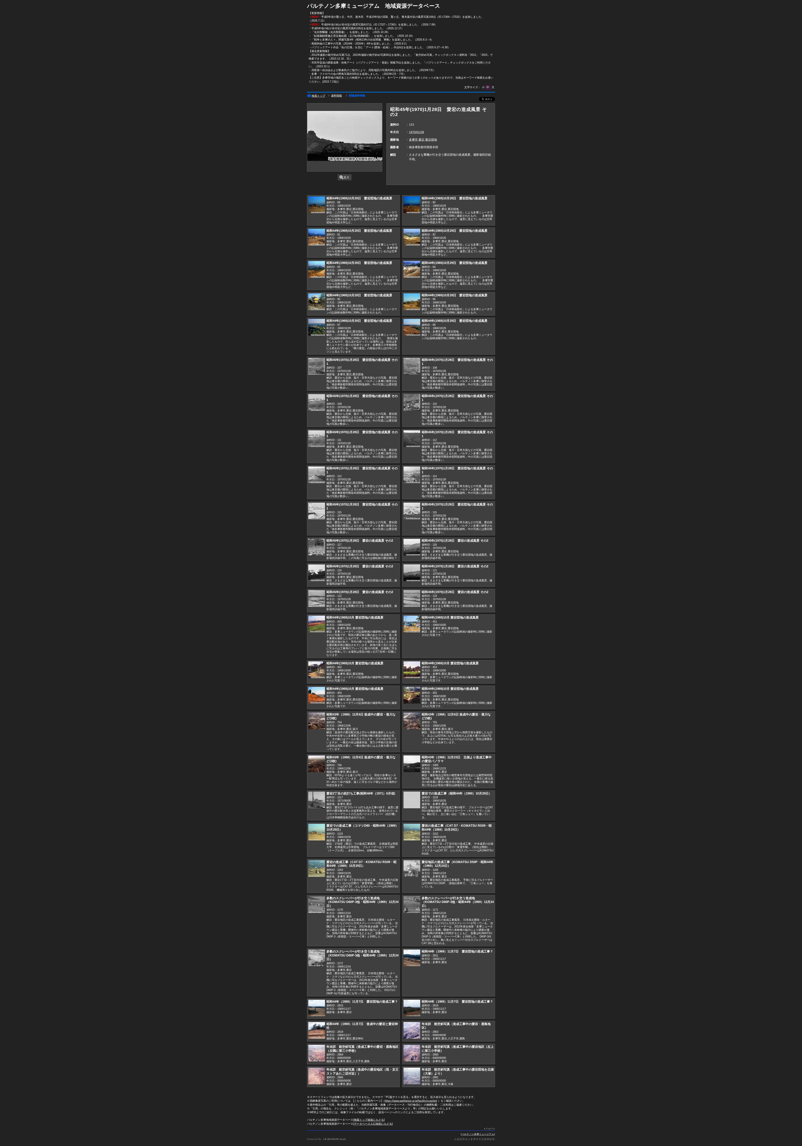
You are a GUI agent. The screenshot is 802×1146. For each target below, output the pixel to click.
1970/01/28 (416, 132)
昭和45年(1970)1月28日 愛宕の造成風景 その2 (359, 540)
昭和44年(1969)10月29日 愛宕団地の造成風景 (359, 198)
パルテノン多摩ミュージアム (478, 1134)
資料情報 (336, 95)
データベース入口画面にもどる (373, 1123)
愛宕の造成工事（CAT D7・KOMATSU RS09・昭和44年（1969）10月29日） (457, 827)
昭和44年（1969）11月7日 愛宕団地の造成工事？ (457, 951)
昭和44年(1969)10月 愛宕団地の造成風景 (354, 617)
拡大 (346, 177)
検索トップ (318, 95)
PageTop (490, 1128)
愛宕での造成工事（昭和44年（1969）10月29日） (457, 793)
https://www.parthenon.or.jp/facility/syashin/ (411, 1100)
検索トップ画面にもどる (369, 1119)
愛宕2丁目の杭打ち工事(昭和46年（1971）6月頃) (360, 793)
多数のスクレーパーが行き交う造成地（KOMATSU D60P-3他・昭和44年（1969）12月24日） (362, 902)
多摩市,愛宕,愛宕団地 (423, 139)
